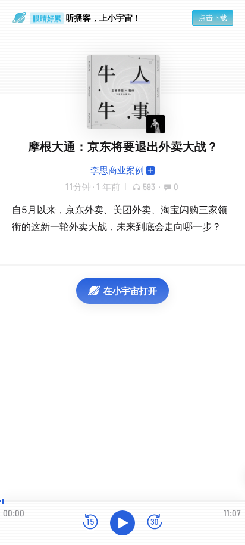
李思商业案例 (117, 170)
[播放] (122, 522)
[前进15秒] (154, 522)
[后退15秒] (90, 522)
